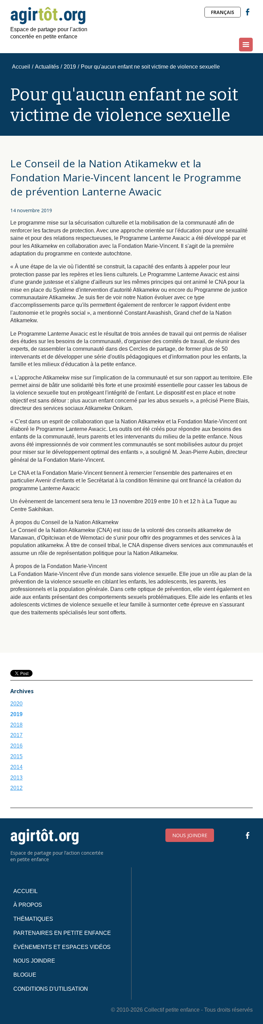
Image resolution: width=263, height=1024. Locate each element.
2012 (16, 788)
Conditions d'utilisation (50, 989)
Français (222, 12)
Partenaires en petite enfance (62, 933)
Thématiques (33, 919)
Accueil (21, 67)
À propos (27, 905)
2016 (16, 746)
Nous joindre (189, 835)
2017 (16, 735)
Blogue (24, 975)
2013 (16, 778)
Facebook (247, 12)
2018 (16, 725)
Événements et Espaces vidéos (62, 947)
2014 (16, 767)
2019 (70, 67)
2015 (16, 756)
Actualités (47, 67)
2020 (16, 704)
